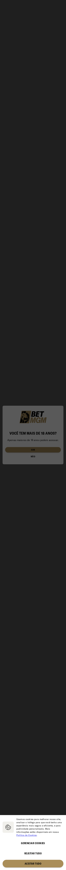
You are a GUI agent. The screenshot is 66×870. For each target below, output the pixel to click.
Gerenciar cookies (33, 843)
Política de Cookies (26, 835)
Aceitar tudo (33, 863)
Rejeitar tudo (33, 853)
